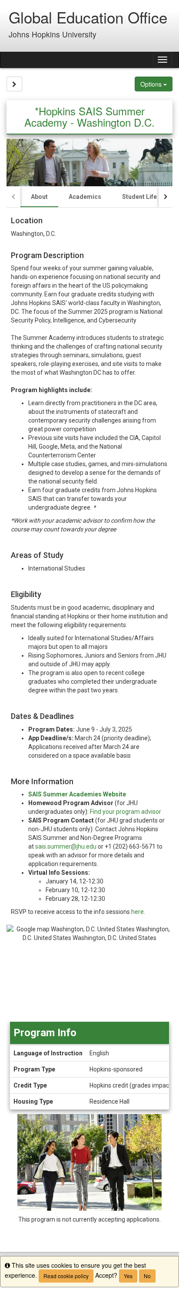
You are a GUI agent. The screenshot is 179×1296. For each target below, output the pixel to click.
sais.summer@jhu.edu (65, 846)
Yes (128, 1275)
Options (151, 84)
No (147, 1275)
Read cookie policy (66, 1275)
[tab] (39, 196)
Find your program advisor (125, 811)
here (137, 911)
